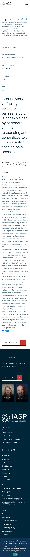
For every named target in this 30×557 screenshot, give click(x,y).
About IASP (6, 480)
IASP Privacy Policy (22, 548)
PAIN (3, 485)
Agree (15, 554)
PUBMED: (5, 87)
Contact (5, 510)
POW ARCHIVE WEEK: (9, 54)
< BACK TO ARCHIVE (9, 47)
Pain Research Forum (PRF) (11, 488)
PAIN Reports (6, 492)
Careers (4, 476)
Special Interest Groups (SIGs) (12, 499)
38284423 (5, 90)
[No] (28, 547)
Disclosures (6, 517)
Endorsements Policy (9, 521)
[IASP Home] (6, 4)
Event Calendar (7, 466)
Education (5, 463)
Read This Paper (11, 343)
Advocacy (5, 469)
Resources (5, 459)
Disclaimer (5, 514)
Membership (6, 473)
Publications (6, 456)
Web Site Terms (7, 531)
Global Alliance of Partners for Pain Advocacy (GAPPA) (14, 503)
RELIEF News (6, 495)
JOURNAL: (5, 76)
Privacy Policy (7, 524)
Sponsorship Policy (8, 528)
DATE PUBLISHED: (8, 65)
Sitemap (5, 535)
